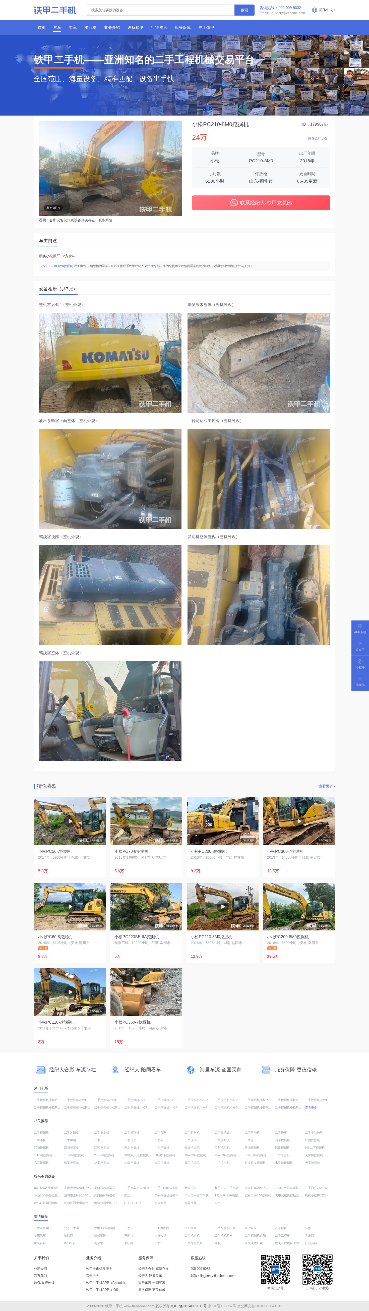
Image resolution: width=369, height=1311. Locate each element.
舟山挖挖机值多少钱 (77, 1188)
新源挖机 (190, 1188)
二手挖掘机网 (193, 1243)
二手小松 (40, 1140)
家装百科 (40, 1243)
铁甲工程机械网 (104, 1228)
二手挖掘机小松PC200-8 (321, 1100)
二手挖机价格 (224, 1235)
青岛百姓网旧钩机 (46, 1203)
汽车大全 (190, 1228)
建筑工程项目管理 (287, 1243)
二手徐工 (251, 1140)
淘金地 (98, 1243)
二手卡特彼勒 (314, 1132)
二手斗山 (160, 1140)
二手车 (128, 1228)
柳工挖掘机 (71, 1163)
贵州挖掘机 (222, 1147)
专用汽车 (40, 1235)
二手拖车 (281, 1132)
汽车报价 (281, 1228)
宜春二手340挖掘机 (258, 1195)
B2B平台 (70, 1243)
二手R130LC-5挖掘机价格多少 (175, 1188)
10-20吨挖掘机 (74, 1155)
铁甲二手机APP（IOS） (103, 1290)
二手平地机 (252, 1132)
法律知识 (160, 1235)
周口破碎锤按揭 (104, 1195)
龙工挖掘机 (101, 1163)
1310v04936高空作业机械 (232, 1195)
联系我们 (40, 1276)
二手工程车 (282, 1235)
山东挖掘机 (282, 1140)
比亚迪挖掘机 (284, 1163)
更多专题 (160, 1203)
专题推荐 (190, 1203)
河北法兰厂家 (254, 1243)
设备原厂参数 (318, 138)
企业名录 (251, 1228)
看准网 (309, 1235)
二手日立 (130, 1140)
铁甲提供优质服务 (99, 1269)
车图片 (128, 1235)
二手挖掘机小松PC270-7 (111, 1100)
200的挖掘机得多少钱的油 (292, 1188)
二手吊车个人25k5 (136, 1188)
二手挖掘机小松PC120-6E (142, 1100)
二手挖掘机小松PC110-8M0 (82, 1100)
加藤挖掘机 (131, 1163)
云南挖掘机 (252, 1147)
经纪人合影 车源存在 (153, 1269)
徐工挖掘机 (161, 1163)
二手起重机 (192, 1132)
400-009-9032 (200, 1269)
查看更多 (326, 786)
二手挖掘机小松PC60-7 (200, 1100)
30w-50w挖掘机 (255, 1155)
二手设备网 (41, 1228)
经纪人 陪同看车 (150, 1276)
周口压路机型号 (104, 1188)
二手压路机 (131, 1132)
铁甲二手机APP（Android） (106, 1283)
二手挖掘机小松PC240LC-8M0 (265, 1100)
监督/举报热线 (44, 1283)
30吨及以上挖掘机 (136, 1155)
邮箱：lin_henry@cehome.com (213, 1276)
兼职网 (128, 1243)
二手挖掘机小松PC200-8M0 (294, 1100)
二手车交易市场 (225, 1228)
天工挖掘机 (312, 1163)
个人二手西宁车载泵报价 (201, 1195)
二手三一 (100, 1140)
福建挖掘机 (282, 1147)
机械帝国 (100, 1235)
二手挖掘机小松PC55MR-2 (142, 1107)
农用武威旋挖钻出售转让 (291, 1195)
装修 (308, 1228)
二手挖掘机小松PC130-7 (291, 1107)
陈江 (127, 1195)
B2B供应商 (161, 1228)
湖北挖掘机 (131, 1147)
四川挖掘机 (71, 1147)
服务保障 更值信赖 (151, 1290)
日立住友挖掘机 (255, 1163)
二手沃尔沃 (222, 1140)
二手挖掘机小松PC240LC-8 (173, 1100)
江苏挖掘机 (101, 1147)
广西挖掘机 (312, 1140)
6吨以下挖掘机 (315, 1147)
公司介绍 (40, 1269)
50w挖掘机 (282, 1155)
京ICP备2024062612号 (188, 1306)
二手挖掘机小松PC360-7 (171, 1107)
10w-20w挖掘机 (195, 1155)
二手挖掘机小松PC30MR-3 (263, 1107)
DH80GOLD (132, 1203)
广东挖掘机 (161, 1147)
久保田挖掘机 (314, 1155)
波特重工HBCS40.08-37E (81, 1195)
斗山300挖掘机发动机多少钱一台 (56, 1195)
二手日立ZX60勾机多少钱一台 (325, 1188)
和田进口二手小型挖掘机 (231, 1188)
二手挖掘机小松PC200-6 (50, 1107)
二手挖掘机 (41, 1132)
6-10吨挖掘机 (43, 1155)
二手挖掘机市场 (255, 1235)
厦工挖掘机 (192, 1163)
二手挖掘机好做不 (166, 1195)
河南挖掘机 (41, 1147)
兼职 (218, 1243)
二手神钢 (70, 1140)
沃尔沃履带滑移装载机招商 (82, 1203)
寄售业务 (92, 1276)
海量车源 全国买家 (151, 1283)
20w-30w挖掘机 (225, 1155)
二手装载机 (71, 1132)
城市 (218, 1203)
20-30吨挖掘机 (104, 1155)
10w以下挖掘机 (164, 1155)
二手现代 (190, 1140)
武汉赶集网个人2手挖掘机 (262, 1188)
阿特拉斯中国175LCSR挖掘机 (114, 1203)
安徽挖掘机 (192, 1147)
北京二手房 (71, 1228)
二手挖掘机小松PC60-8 (50, 1100)
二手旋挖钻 (222, 1132)
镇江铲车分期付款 (46, 1188)
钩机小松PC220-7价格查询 (323, 1195)
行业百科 (311, 1243)
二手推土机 (101, 1132)
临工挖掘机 (41, 1163)
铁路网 (68, 1235)
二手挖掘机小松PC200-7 (231, 1107)
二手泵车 (160, 1132)
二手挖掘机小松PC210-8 (231, 1100)
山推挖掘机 (222, 1163)
